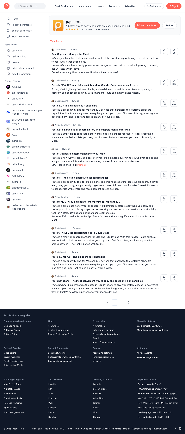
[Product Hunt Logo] (7, 6)
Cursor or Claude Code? (149, 384)
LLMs (51, 321)
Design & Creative (12, 348)
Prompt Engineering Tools (60, 334)
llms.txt (126, 428)
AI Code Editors (11, 334)
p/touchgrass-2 (20, 187)
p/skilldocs (18, 175)
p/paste (72, 22)
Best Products (63, 6)
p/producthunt (20, 92)
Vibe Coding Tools (12, 326)
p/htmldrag (18, 164)
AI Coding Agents (12, 330)
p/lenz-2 (16, 181)
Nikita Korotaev (62, 125)
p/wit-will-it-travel (22, 104)
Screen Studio (100, 389)
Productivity (99, 321)
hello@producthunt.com (155, 428)
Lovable (52, 384)
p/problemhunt (20, 129)
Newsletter (37, 428)
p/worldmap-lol (20, 152)
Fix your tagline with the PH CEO (153, 417)
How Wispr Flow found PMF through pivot (158, 403)
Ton (56, 149)
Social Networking (57, 353)
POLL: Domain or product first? (152, 389)
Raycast (52, 412)
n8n (50, 389)
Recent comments (22, 24)
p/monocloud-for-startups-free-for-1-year (27, 112)
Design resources (12, 357)
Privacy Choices (102, 428)
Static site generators (14, 412)
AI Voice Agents (144, 353)
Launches (83, 6)
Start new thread (21, 36)
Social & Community (58, 348)
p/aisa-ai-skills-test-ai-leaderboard (24, 207)
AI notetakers (99, 326)
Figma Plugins (10, 407)
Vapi (50, 403)
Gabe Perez (60, 49)
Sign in (175, 6)
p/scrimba (17, 193)
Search (96, 338)
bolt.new (97, 393)
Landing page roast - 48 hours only (155, 412)
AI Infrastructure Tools (58, 330)
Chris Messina (61, 80)
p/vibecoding (19, 56)
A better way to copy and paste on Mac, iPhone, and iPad (98, 25)
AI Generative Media (13, 365)
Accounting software (102, 353)
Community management (60, 361)
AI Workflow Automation (104, 342)
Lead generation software (149, 326)
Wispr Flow (98, 398)
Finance (96, 348)
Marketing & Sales (146, 321)
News (99, 6)
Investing (97, 361)
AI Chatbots (53, 326)
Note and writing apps (103, 330)
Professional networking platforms (64, 357)
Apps (47, 428)
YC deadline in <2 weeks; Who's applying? (158, 393)
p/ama (15, 62)
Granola (52, 407)
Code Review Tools (13, 398)
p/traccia (17, 140)
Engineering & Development (17, 321)
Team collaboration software (106, 334)
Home (15, 18)
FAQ (62, 428)
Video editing (10, 353)
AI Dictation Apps (12, 389)
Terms (69, 428)
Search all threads (22, 30)
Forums (113, 6)
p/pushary (17, 98)
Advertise (129, 6)
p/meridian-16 (19, 158)
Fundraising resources (103, 357)
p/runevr (16, 86)
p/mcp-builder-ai (21, 146)
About (55, 428)
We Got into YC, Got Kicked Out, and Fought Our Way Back (159, 398)
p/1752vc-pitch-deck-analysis (24, 121)
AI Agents (142, 348)
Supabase (53, 417)
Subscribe (155, 6)
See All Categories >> (148, 357)
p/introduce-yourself (23, 68)
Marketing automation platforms (152, 330)
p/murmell (17, 170)
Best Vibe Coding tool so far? (152, 407)
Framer (96, 403)
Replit (96, 407)
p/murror (16, 199)
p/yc (14, 134)
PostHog (52, 398)
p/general (17, 50)
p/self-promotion (21, 74)
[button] (56, 41)
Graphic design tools (13, 361)
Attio (50, 393)
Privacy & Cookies (83, 428)
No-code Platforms (13, 403)
